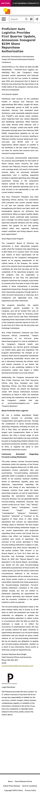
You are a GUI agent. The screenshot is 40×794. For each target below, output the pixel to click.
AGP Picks (5, 3)
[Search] (26, 19)
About (10, 781)
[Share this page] (36, 19)
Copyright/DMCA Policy (13, 790)
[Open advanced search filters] (31, 19)
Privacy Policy (30, 790)
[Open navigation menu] (4, 19)
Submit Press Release (11, 786)
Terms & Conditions (29, 786)
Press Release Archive (23, 781)
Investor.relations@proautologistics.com (17, 666)
